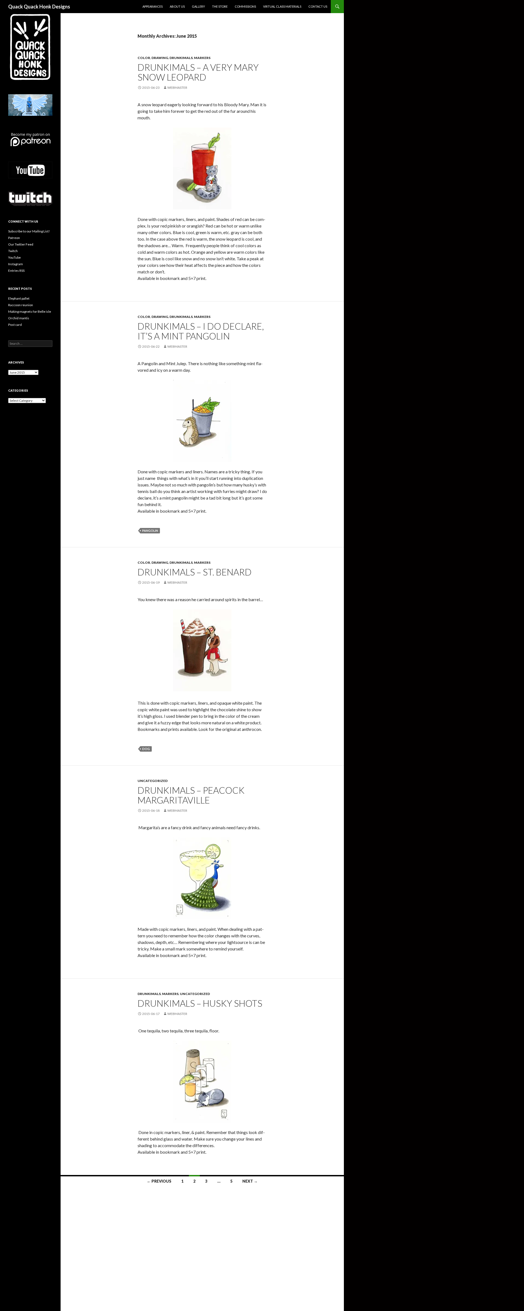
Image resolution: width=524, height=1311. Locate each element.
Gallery (198, 6)
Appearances (152, 6)
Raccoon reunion (20, 305)
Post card (15, 325)
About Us (177, 6)
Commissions (245, 6)
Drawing (159, 58)
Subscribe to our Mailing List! (29, 231)
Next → (250, 1181)
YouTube (14, 257)
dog (146, 749)
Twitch (13, 251)
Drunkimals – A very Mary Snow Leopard (198, 72)
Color (144, 58)
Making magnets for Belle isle (29, 311)
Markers (202, 58)
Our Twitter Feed (20, 244)
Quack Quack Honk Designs (39, 7)
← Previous (159, 1181)
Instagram (15, 264)
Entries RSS (16, 270)
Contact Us (317, 6)
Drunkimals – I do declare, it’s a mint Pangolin (201, 331)
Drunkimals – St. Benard (195, 571)
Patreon (14, 238)
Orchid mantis (18, 318)
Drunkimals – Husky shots (200, 1003)
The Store (220, 6)
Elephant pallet (18, 298)
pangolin (150, 530)
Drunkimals (181, 58)
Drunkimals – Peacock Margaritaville (191, 795)
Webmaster (177, 87)
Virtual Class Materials (282, 6)
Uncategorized (153, 781)
